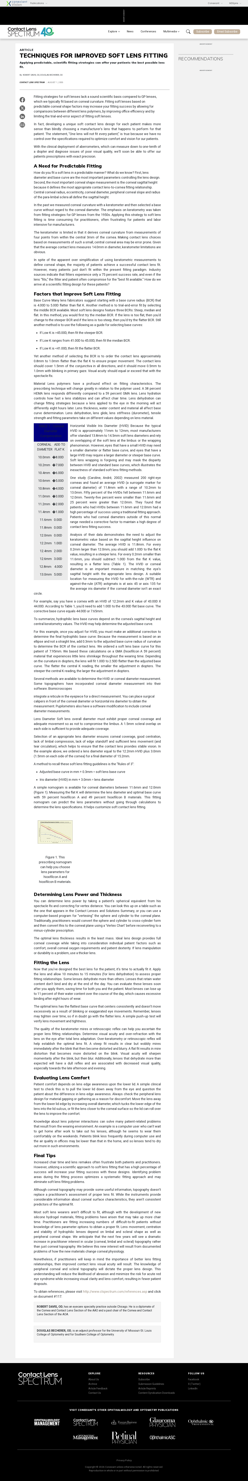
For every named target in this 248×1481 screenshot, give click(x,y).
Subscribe (202, 31)
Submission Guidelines (151, 1383)
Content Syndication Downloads (156, 1392)
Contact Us (94, 1392)
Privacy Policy (124, 1460)
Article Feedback (97, 1388)
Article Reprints (147, 1388)
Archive (92, 1383)
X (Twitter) (194, 1383)
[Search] (188, 32)
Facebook (193, 1379)
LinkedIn (193, 1388)
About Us (93, 1379)
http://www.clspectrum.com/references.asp (115, 1291)
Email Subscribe (227, 31)
